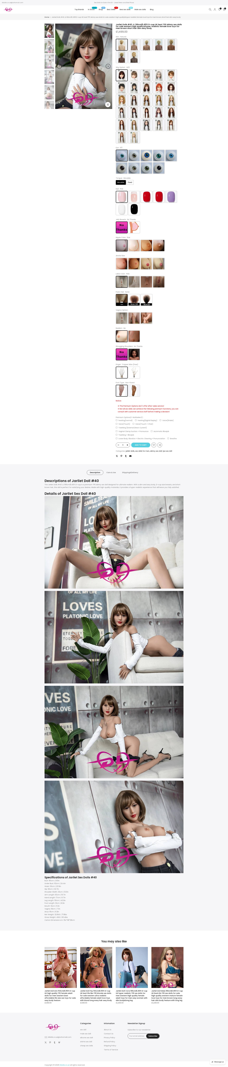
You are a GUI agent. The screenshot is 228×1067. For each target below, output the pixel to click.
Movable (120, 182)
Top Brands (79, 9)
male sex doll (85, 1033)
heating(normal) (126, 420)
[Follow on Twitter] (46, 1042)
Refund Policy (109, 1041)
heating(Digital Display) (147, 420)
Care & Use (111, 472)
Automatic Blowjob (161, 431)
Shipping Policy (110, 1045)
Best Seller (112, 9)
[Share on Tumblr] (126, 456)
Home (47, 17)
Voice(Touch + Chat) (144, 424)
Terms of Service (111, 1050)
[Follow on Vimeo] (59, 1042)
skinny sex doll (156, 451)
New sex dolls (126, 9)
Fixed (130, 182)
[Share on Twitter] (117, 456)
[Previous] (59, 66)
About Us (107, 1029)
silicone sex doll (86, 1037)
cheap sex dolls (86, 1045)
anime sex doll (86, 1041)
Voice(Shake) (168, 420)
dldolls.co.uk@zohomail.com (12, 3)
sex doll (83, 1029)
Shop (102, 9)
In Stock (92, 9)
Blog (151, 9)
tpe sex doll (167, 451)
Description (95, 472)
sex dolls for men (142, 451)
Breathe (173, 439)
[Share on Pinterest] (121, 456)
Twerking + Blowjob (126, 435)
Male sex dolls (140, 9)
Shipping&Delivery (130, 472)
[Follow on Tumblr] (55, 1042)
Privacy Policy (109, 1037)
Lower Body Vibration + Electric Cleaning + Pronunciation (142, 439)
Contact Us (108, 1033)
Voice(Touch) (124, 424)
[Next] (108, 66)
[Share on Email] (130, 456)
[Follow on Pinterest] (50, 1042)
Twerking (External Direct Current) (133, 428)
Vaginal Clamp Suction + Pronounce (133, 431)
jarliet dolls (130, 451)
